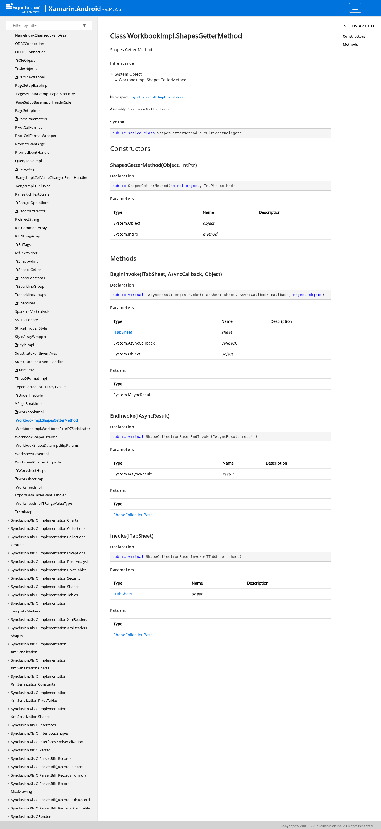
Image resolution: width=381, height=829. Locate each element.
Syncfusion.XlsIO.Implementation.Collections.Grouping (48, 540)
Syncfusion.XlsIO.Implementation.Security (46, 578)
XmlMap (25, 511)
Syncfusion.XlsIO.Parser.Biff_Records (41, 758)
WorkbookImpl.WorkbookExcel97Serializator (52, 428)
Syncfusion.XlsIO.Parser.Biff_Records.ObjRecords (51, 799)
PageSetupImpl (27, 110)
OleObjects (27, 68)
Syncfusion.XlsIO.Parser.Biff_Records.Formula (48, 775)
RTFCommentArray (31, 227)
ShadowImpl (28, 261)
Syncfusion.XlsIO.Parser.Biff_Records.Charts (47, 766)
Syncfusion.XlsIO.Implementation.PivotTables (48, 569)
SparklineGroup (31, 286)
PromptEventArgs (30, 143)
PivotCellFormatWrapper (35, 135)
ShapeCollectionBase (133, 514)
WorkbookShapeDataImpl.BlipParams (47, 445)
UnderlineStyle (30, 395)
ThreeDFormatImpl (31, 378)
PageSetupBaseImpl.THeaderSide (43, 102)
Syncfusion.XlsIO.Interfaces (33, 724)
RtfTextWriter (26, 252)
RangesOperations (33, 202)
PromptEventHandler (33, 152)
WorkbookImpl (31, 411)
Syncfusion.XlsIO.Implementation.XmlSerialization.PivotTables (39, 696)
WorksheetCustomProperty (38, 462)
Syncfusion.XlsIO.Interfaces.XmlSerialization (47, 741)
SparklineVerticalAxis (32, 311)
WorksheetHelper (33, 470)
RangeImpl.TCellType (32, 185)
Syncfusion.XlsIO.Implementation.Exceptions (48, 553)
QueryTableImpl (28, 160)
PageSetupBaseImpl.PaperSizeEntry (45, 93)
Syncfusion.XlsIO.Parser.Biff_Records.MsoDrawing (41, 787)
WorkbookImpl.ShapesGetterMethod (46, 420)
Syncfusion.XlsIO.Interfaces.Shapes (40, 733)
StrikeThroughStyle (31, 328)
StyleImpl (26, 344)
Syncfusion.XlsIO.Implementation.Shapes (45, 586)
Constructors (354, 36)
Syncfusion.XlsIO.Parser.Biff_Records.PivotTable (50, 808)
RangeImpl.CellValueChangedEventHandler (51, 177)
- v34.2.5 (111, 9)
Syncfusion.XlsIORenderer (32, 816)
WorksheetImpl (31, 478)
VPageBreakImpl (28, 403)
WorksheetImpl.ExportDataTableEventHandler (40, 491)
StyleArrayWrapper (31, 336)
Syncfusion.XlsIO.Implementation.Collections (48, 528)
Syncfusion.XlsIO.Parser (30, 750)
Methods (350, 44)
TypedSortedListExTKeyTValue (40, 386)
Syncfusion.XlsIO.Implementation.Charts (44, 520)
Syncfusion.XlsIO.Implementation (157, 97)
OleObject (26, 60)
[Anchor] (107, 148)
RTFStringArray (27, 236)
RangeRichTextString (32, 194)
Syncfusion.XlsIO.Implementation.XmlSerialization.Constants (39, 680)
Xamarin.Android (75, 8)
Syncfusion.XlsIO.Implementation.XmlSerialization (39, 647)
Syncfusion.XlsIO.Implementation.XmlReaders (49, 619)
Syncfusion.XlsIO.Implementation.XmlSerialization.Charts (39, 664)
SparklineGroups (32, 294)
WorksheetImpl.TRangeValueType (43, 503)
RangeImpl (27, 169)
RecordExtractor (31, 210)
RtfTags (24, 244)
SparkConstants (31, 277)
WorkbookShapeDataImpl (36, 436)
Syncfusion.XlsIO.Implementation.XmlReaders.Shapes (49, 631)
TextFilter (26, 370)
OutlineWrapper (31, 77)
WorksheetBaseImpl (32, 453)
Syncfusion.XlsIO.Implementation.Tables (44, 594)
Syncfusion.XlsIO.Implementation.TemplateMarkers (39, 607)
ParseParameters (32, 118)
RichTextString (27, 219)
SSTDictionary (26, 319)
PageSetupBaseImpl (31, 85)
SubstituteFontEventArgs (36, 353)
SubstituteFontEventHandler (39, 361)
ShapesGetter (29, 269)
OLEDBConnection (30, 51)
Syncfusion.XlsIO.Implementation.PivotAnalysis (50, 561)
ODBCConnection (29, 43)
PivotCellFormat (28, 127)
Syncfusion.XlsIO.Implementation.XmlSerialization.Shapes (39, 712)
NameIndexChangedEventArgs (40, 35)
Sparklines (26, 303)
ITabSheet (123, 332)
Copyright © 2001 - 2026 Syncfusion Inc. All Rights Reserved (327, 825)
